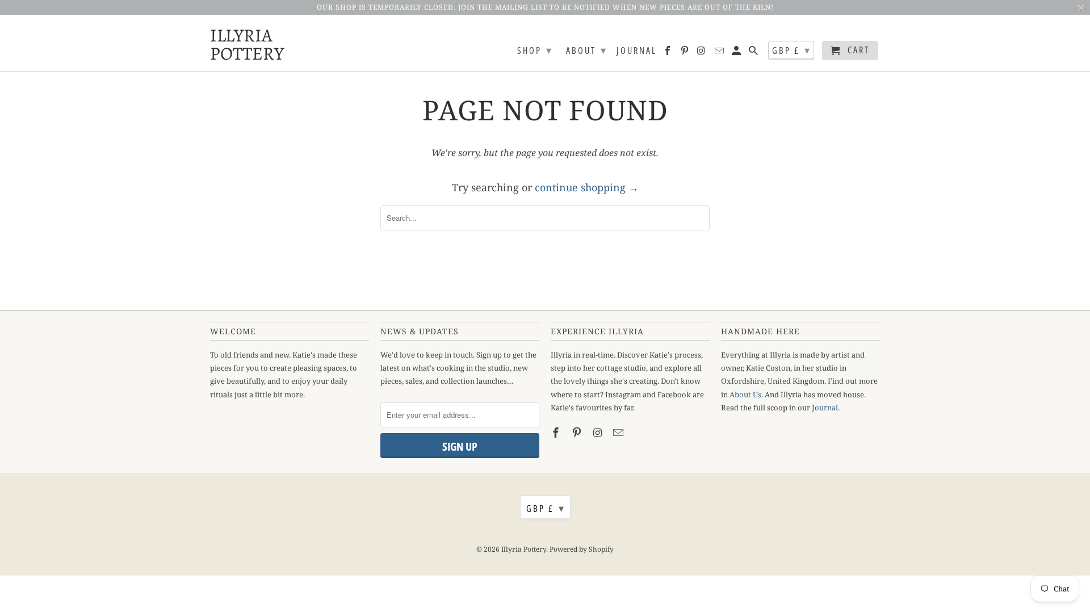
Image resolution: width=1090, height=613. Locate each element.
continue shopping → (587, 187)
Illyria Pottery (238, 43)
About (586, 50)
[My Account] (737, 52)
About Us (745, 394)
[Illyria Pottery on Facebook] (668, 52)
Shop (535, 50)
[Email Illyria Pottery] (720, 52)
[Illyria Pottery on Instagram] (702, 52)
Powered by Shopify (582, 549)
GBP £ (791, 50)
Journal (637, 51)
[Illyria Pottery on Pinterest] (685, 52)
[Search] (754, 52)
